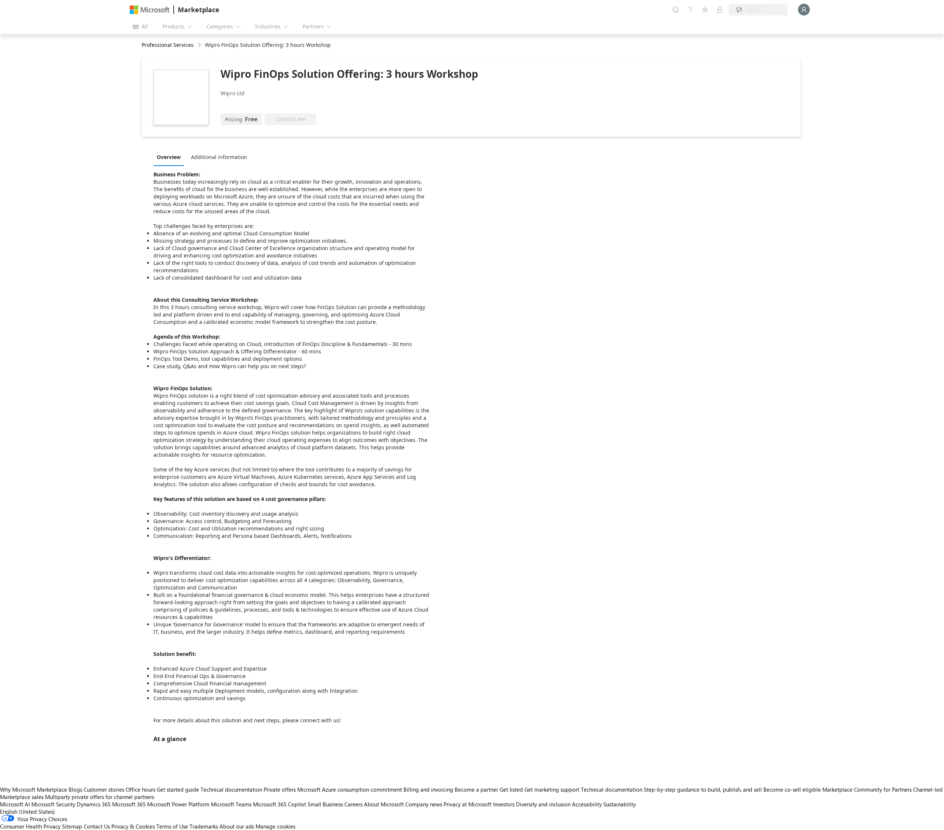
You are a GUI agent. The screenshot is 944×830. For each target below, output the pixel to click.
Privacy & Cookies (133, 826)
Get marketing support (551, 789)
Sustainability (619, 804)
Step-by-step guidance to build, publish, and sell (703, 789)
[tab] (170, 157)
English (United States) (27, 811)
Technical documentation (231, 789)
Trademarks (204, 826)
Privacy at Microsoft (468, 804)
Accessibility (587, 804)
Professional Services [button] (168, 44)
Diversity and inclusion (543, 804)
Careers (353, 804)
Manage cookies (275, 826)
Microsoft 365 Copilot (279, 804)
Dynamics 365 (94, 804)
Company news (423, 804)
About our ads (236, 826)
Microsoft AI (15, 804)
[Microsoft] (150, 10)
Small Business (325, 804)
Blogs (75, 789)
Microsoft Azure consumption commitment (350, 789)
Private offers (280, 789)
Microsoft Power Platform (178, 804)
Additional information (219, 156)
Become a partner (476, 789)
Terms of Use (172, 826)
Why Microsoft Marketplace (33, 789)
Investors (503, 804)
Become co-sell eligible (792, 789)
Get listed (511, 789)
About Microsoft (384, 804)
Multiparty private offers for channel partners (99, 796)
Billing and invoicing (428, 789)
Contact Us (97, 826)
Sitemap (72, 826)
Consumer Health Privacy (30, 826)
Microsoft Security (53, 804)
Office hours (140, 789)
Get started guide (178, 789)
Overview (169, 156)
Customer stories (104, 789)
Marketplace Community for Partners (867, 789)
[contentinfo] (200, 45)
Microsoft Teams (231, 804)
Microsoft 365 (129, 804)
